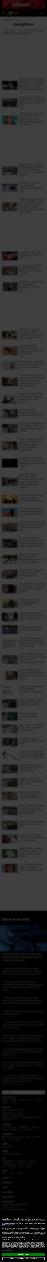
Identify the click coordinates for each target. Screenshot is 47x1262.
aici (30, 1232)
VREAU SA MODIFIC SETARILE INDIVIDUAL (23, 1259)
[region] (23, 1236)
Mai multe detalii (10, 1224)
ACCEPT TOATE (23, 1254)
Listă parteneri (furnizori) (7, 1250)
